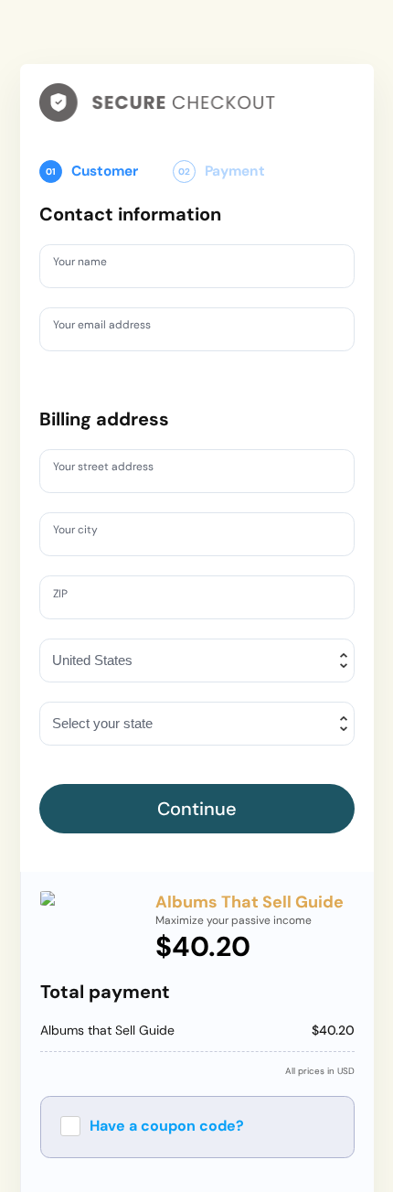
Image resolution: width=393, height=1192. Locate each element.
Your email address (111, 327)
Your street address (113, 470)
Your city (80, 533)
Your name (86, 264)
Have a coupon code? (167, 1125)
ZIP (63, 596)
